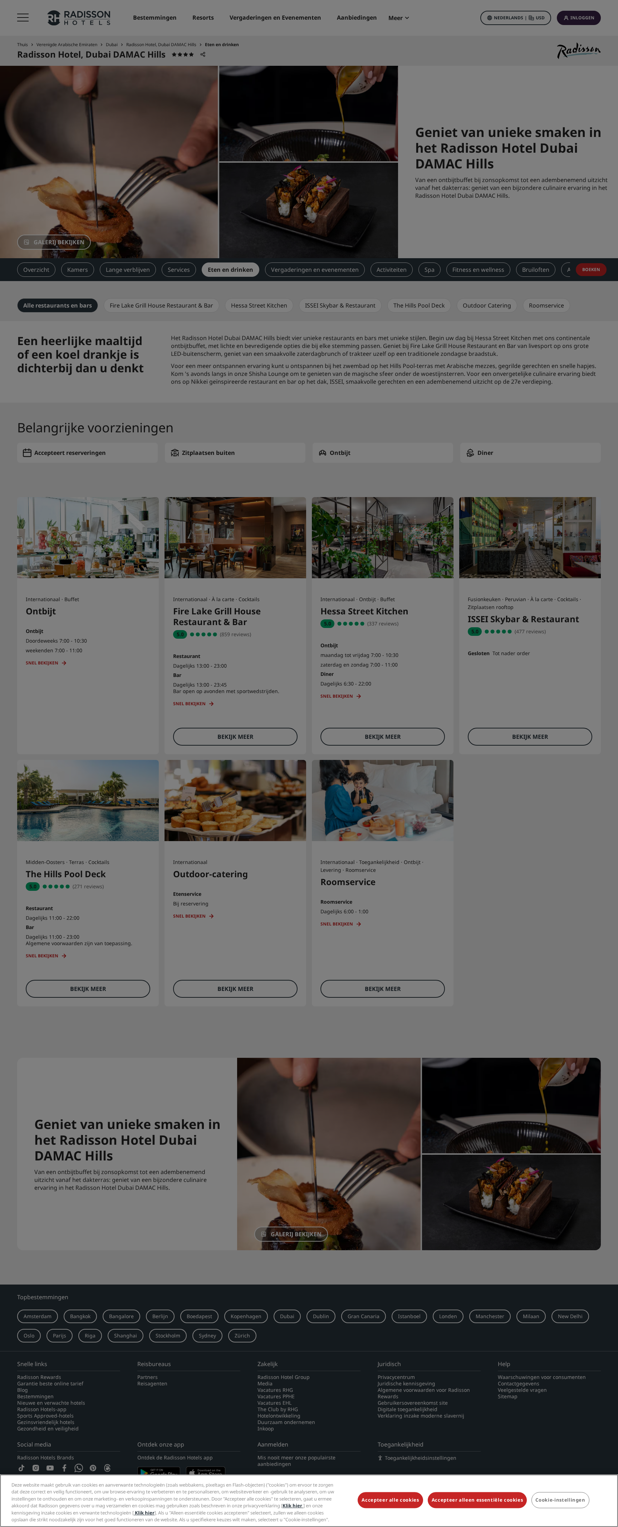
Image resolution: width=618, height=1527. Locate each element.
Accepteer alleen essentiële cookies (477, 1500)
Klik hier (293, 1505)
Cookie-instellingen (560, 1500)
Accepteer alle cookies (390, 1500)
